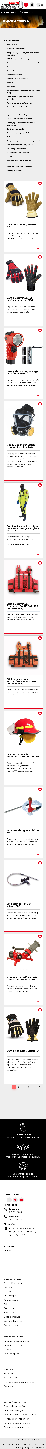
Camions (8, 1287)
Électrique (9, 1308)
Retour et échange (13, 1410)
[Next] (39, 1087)
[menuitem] (12, 4)
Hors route (9, 1312)
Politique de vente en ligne (17, 1419)
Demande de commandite (17, 1427)
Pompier (8, 1250)
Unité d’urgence (12, 1317)
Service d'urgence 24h (15, 1406)
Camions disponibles (13, 1321)
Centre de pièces (12, 1353)
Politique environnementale (18, 1423)
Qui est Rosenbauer (13, 1283)
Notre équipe (10, 1378)
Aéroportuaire (11, 1300)
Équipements (10, 12)
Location (8, 1349)
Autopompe (10, 1296)
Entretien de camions (14, 1345)
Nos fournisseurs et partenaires (19, 1382)
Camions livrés (11, 1325)
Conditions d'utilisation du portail (20, 1415)
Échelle (7, 1304)
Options (8, 1291)
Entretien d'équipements (16, 1341)
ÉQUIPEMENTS (26, 12)
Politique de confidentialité (30, 1439)
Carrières (8, 1386)
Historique (9, 1373)
